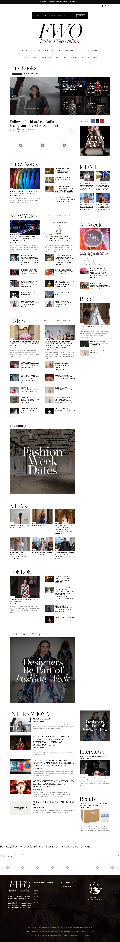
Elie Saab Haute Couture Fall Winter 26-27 (65, 410)
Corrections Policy (67, 927)
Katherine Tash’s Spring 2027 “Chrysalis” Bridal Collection (99, 343)
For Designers (46, 57)
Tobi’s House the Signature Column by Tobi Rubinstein (64, 170)
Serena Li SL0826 (31, 74)
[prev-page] (11, 207)
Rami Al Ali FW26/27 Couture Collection (63, 389)
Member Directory (30, 57)
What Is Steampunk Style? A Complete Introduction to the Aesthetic (64, 579)
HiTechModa (92, 57)
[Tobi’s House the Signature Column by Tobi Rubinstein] (49, 171)
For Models (50, 50)
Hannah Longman (15, 195)
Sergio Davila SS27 (39, 526)
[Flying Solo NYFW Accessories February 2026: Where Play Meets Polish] (49, 303)
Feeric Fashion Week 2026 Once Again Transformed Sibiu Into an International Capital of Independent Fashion (57, 74)
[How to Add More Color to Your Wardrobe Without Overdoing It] (25, 178)
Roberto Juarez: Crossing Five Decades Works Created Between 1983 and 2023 (100, 286)
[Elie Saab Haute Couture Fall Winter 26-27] (49, 411)
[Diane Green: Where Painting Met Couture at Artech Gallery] (49, 272)
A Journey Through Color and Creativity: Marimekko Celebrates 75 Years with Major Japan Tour (53, 763)
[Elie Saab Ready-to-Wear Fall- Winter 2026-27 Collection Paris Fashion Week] (49, 283)
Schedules (83, 50)
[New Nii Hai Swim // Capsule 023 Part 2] (49, 180)
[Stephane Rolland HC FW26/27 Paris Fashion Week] (14, 411)
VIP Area (24, 50)
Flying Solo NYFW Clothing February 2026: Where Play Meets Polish (30, 303)
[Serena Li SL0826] (35, 96)
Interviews (91, 103)
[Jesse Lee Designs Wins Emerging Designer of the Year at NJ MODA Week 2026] (14, 272)
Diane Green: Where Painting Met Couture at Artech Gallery (64, 271)
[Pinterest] (102, 121)
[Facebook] (102, 6)
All (46, 163)
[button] (108, 50)
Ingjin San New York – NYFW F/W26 (63, 293)
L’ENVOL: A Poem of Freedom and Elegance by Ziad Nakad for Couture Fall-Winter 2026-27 (30, 378)
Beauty (59, 215)
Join (17, 6)
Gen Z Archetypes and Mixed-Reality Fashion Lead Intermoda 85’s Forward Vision (53, 784)
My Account (57, 6)
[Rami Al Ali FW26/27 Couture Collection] (49, 390)
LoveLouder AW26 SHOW (64, 617)
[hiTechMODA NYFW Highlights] (14, 294)
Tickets (39, 50)
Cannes (65, 320)
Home (12, 6)
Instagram (68, 886)
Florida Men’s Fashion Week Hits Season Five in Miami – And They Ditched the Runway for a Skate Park (87, 186)
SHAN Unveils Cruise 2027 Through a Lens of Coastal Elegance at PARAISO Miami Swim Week (103, 208)
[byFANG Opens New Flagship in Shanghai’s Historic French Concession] (14, 399)
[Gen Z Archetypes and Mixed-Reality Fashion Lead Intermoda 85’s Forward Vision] (20, 787)
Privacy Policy (90, 931)
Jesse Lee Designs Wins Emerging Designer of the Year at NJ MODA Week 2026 (29, 272)
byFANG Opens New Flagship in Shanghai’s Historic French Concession (30, 400)
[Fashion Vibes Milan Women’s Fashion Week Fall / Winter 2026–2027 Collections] (20, 544)
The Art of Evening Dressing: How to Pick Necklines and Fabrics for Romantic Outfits (64, 189)
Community (95, 50)
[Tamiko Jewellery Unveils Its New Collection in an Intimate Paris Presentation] (49, 364)
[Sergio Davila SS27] (42, 516)
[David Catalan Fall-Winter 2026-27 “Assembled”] (42, 544)
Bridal (58, 320)
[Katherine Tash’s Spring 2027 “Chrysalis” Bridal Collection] (84, 344)
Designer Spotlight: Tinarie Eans (93, 756)
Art (53, 215)
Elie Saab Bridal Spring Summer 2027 (94, 327)
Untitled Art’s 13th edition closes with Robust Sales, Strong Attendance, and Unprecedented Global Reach (99, 273)
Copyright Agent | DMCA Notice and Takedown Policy (42, 927)
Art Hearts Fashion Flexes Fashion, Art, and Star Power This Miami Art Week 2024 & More (94, 254)
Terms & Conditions (79, 931)
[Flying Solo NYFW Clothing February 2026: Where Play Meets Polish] (14, 303)
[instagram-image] (21, 145)
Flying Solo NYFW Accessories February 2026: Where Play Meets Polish (64, 303)
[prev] (104, 74)
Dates (60, 50)
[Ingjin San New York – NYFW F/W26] (49, 294)
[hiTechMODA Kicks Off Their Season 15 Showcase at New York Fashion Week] (14, 283)
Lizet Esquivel (37, 768)
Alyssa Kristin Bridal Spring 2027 (98, 351)
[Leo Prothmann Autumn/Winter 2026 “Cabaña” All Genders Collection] (49, 608)
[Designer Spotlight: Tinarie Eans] (97, 105)
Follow (72, 130)
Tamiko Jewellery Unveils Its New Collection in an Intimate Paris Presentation (62, 365)
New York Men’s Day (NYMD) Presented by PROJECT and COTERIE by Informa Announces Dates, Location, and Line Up (64, 259)
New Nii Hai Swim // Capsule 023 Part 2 (62, 179)
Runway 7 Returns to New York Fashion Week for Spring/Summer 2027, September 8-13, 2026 (25, 238)
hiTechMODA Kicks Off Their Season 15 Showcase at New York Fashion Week (29, 283)
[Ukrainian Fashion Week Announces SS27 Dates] (20, 808)
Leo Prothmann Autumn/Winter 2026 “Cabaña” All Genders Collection (64, 608)
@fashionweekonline (25, 129)
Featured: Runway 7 (77, 57)
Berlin (65, 215)
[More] (106, 121)
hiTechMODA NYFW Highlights (28, 293)
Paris (45, 6)
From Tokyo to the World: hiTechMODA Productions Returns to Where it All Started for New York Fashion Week (30, 259)
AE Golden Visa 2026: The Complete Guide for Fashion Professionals (65, 199)
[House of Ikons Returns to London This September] (72, 105)
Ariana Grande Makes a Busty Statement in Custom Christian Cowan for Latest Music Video (57, 238)
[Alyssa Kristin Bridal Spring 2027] (84, 353)
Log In (66, 6)
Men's (34, 550)
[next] (107, 74)
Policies (60, 927)
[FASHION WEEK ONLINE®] (60, 33)
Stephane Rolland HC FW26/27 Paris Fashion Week (29, 410)
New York (24, 6)
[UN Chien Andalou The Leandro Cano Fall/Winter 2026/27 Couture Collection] (49, 399)
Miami (82, 180)
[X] (108, 6)
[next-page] (14, 207)
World (14, 93)
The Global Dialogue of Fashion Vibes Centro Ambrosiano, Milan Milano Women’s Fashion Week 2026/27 (64, 529)
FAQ (57, 57)
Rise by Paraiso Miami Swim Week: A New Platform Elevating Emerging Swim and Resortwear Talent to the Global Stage (102, 186)
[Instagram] (105, 6)
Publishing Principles (78, 927)
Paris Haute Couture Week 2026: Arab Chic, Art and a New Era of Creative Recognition (24, 343)
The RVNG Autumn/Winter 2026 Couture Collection (29, 389)
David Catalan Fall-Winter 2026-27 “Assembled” (42, 554)
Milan (40, 6)
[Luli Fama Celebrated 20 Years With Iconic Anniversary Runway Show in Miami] (87, 198)
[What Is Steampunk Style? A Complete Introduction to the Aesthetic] (49, 579)
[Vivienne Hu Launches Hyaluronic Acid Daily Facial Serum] (95, 816)
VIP (50, 6)
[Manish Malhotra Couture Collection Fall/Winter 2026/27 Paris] (49, 377)
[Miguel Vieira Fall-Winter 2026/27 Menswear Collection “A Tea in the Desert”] (65, 544)
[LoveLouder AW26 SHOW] (49, 619)
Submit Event (70, 50)
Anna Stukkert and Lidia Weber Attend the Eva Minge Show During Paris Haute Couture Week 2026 (30, 365)
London (33, 6)
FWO (11, 188)
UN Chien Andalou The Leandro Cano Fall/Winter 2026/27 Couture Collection (64, 400)
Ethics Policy (88, 927)
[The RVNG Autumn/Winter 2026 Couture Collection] (14, 390)
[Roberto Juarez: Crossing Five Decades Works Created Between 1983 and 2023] (84, 285)
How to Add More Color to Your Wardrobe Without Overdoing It (23, 192)
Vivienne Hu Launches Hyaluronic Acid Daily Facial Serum (93, 804)
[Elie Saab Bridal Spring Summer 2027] (95, 313)
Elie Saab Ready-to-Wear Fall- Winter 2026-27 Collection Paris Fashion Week (64, 283)
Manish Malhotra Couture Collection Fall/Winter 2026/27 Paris (65, 377)
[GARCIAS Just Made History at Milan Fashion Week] (20, 516)
